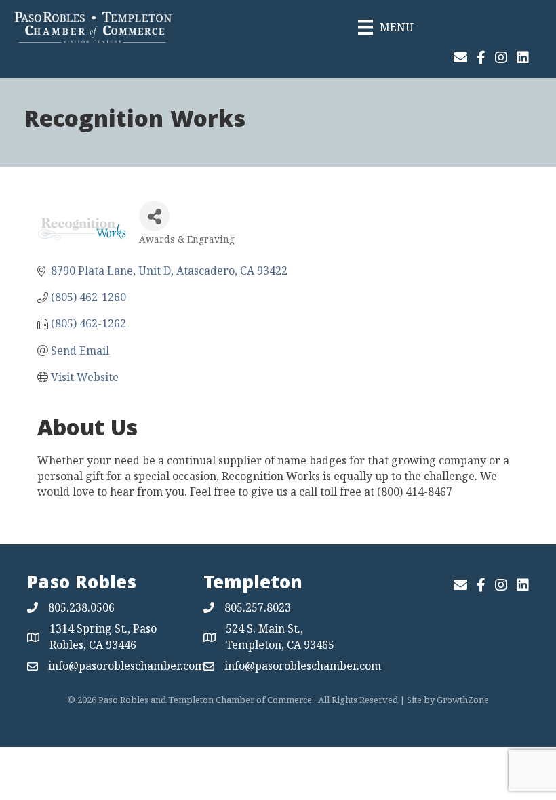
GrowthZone (463, 700)
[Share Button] (154, 216)
